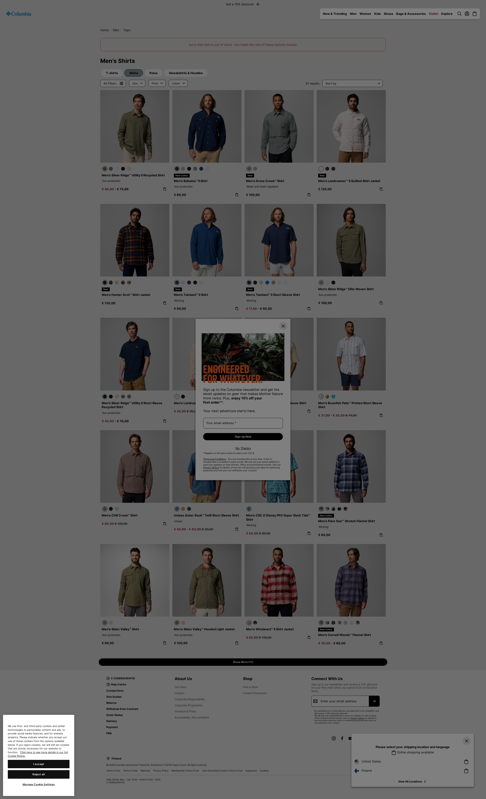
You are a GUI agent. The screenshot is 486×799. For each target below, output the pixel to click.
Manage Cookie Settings (39, 784)
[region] (38, 755)
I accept (38, 764)
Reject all (38, 774)
